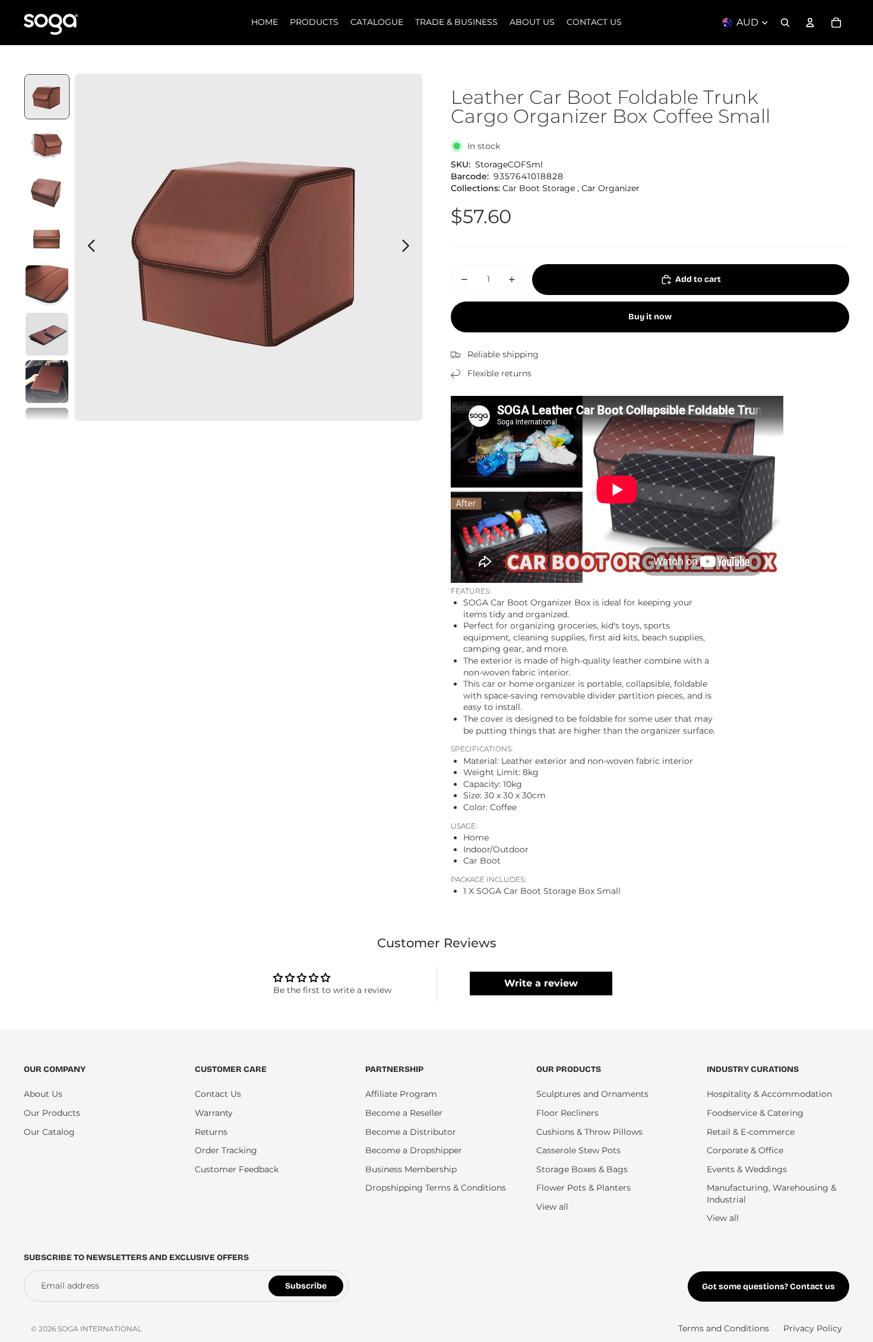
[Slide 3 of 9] (47, 191)
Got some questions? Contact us (768, 1286)
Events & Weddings (747, 1169)
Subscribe (306, 1286)
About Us (43, 1094)
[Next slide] (409, 247)
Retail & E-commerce (751, 1132)
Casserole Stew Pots (578, 1150)
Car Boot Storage (538, 188)
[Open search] (785, 22)
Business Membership (411, 1169)
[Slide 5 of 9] (47, 286)
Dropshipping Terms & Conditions (435, 1187)
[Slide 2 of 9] (47, 144)
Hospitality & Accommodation (769, 1094)
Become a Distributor (410, 1132)
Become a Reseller (403, 1113)
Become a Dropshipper (413, 1150)
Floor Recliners (567, 1113)
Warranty (214, 1113)
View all (552, 1206)
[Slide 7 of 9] (47, 381)
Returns (211, 1132)
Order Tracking (226, 1150)
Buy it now (650, 317)
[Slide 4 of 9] (47, 239)
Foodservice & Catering (755, 1113)
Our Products (52, 1113)
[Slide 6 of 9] (47, 334)
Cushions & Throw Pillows (589, 1132)
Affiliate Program (401, 1094)
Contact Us (218, 1094)
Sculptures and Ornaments (592, 1094)
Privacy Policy (812, 1328)
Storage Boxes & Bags (582, 1169)
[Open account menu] (810, 22)
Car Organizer (610, 188)
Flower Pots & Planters (583, 1187)
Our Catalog (49, 1132)
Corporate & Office (745, 1150)
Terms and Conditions (723, 1328)
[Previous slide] (88, 247)
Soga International (100, 1328)
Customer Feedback (237, 1169)
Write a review (541, 983)
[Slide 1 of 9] (47, 96)
